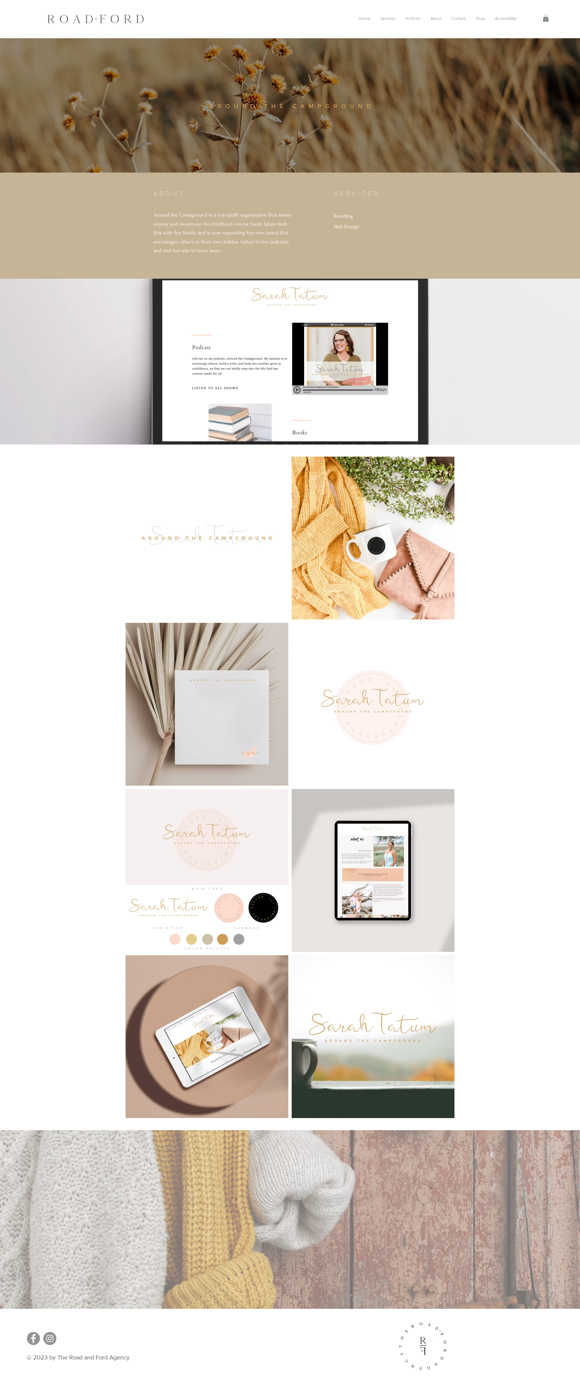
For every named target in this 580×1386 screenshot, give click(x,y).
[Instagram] (49, 1338)
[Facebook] (33, 1338)
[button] (546, 18)
